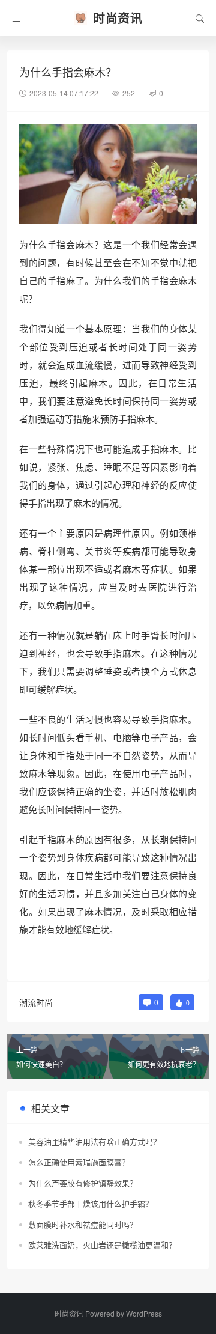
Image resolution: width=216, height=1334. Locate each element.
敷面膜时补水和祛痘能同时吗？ (82, 1224)
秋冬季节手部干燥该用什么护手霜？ (90, 1203)
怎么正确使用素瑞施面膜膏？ (79, 1162)
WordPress (144, 1313)
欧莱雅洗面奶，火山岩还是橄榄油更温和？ (102, 1244)
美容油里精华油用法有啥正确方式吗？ (94, 1141)
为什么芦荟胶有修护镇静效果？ (82, 1183)
